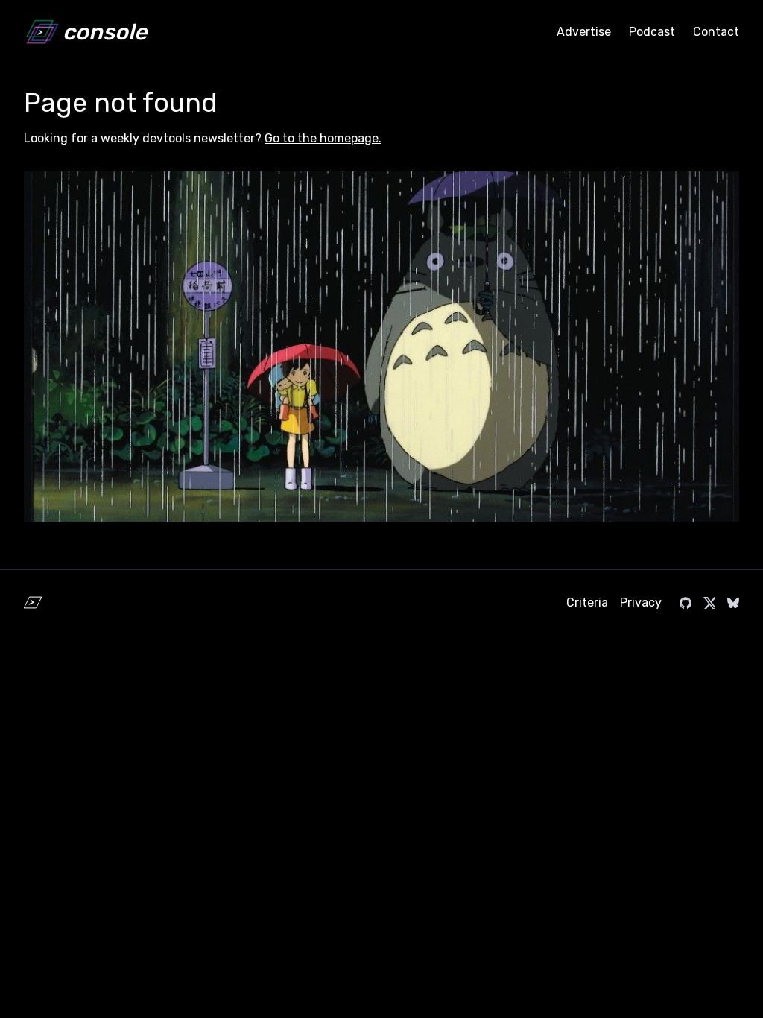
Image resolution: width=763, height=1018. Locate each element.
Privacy (641, 602)
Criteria (587, 602)
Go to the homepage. (323, 138)
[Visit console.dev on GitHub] (685, 603)
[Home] (33, 603)
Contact (716, 32)
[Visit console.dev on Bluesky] (733, 603)
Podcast (652, 32)
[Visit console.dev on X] (709, 603)
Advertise (584, 32)
